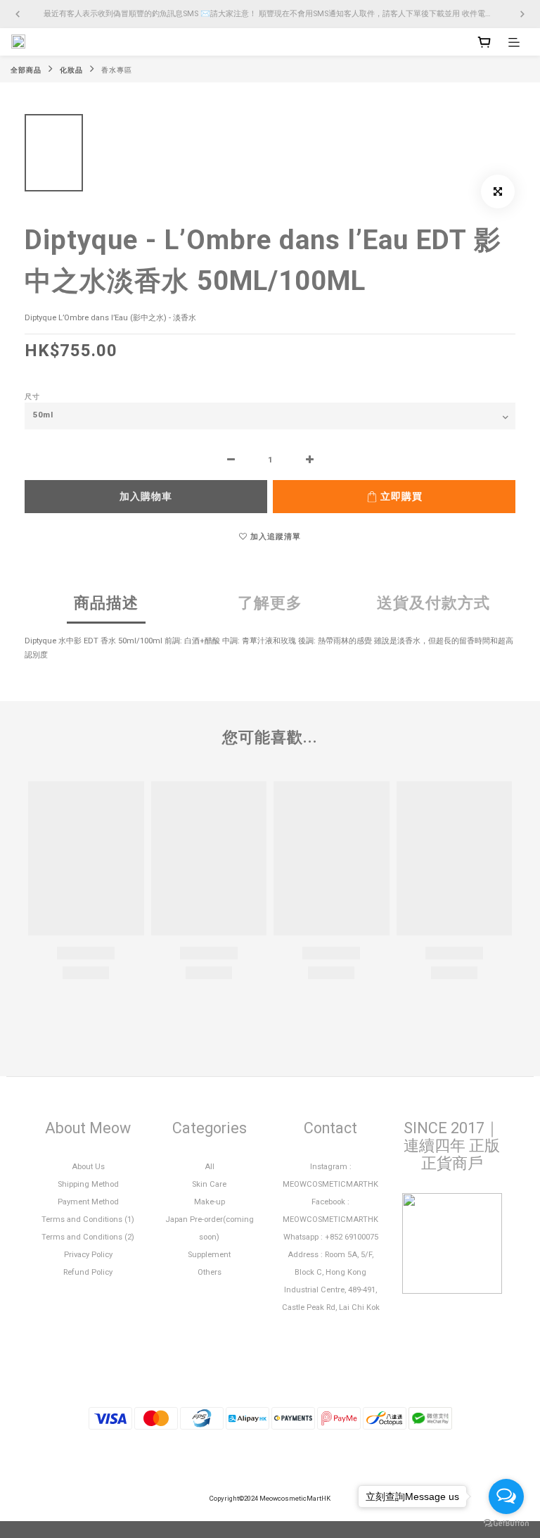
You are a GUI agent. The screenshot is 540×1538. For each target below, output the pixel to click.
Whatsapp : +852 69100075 (330, 1237)
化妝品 (71, 70)
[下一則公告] (522, 14)
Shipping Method (88, 1184)
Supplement (209, 1254)
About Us (88, 1166)
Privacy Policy (88, 1254)
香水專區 (116, 70)
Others (209, 1272)
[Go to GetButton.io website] (506, 1523)
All (209, 1166)
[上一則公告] (17, 14)
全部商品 (26, 70)
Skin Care (209, 1184)
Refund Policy (87, 1272)
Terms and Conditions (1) (87, 1219)
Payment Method (88, 1201)
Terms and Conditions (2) (87, 1237)
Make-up (209, 1201)
